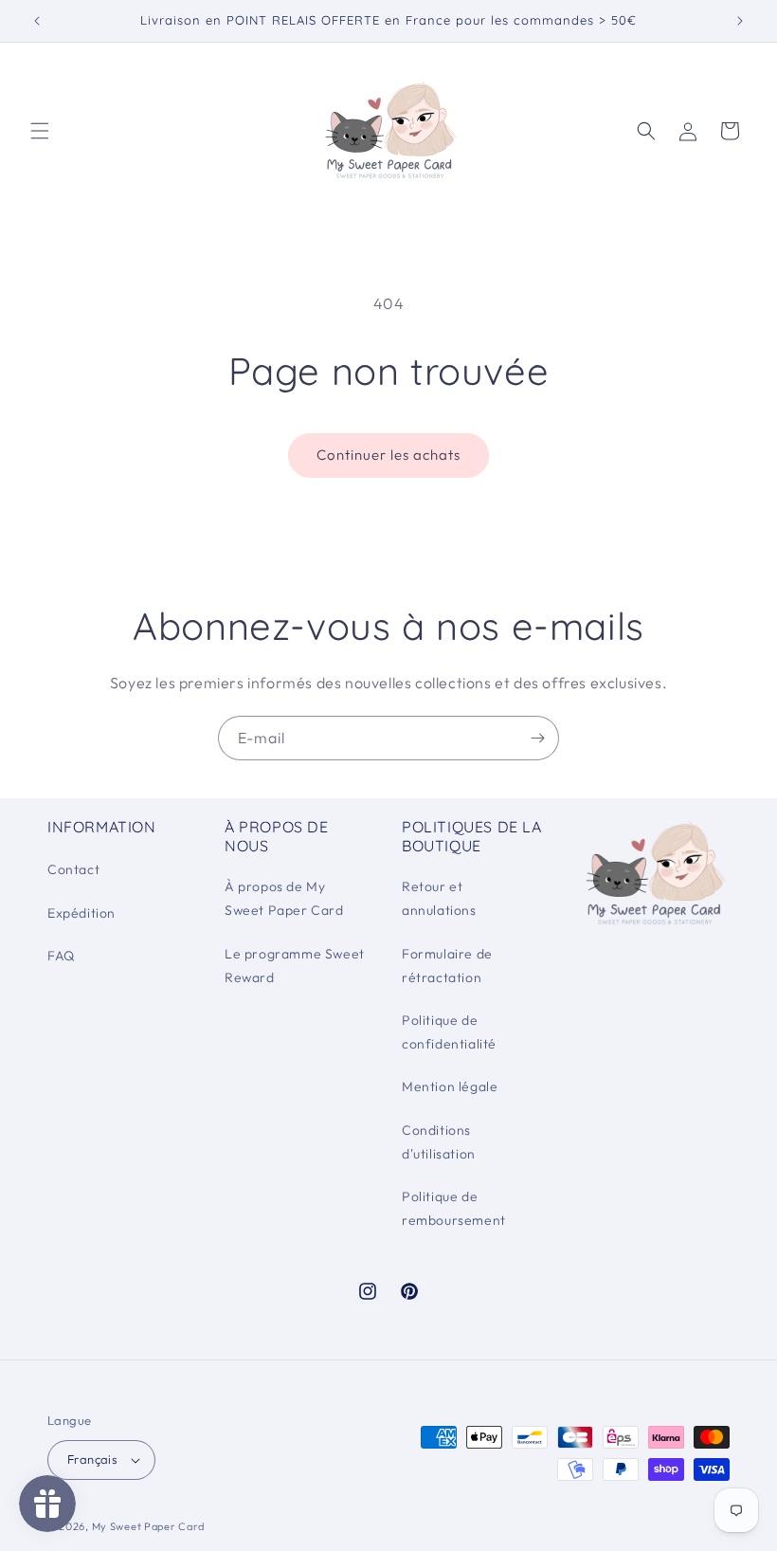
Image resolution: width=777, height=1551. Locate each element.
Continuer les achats (388, 455)
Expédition (81, 912)
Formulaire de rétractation (447, 965)
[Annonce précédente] (37, 21)
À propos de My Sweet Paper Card (284, 898)
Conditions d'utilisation (439, 1142)
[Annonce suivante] (740, 21)
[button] (40, 131)
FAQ (61, 955)
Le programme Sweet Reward (295, 965)
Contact (73, 869)
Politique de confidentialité (449, 1032)
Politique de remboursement (454, 1208)
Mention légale (449, 1086)
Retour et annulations (439, 898)
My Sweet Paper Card (148, 1526)
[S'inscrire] (537, 738)
